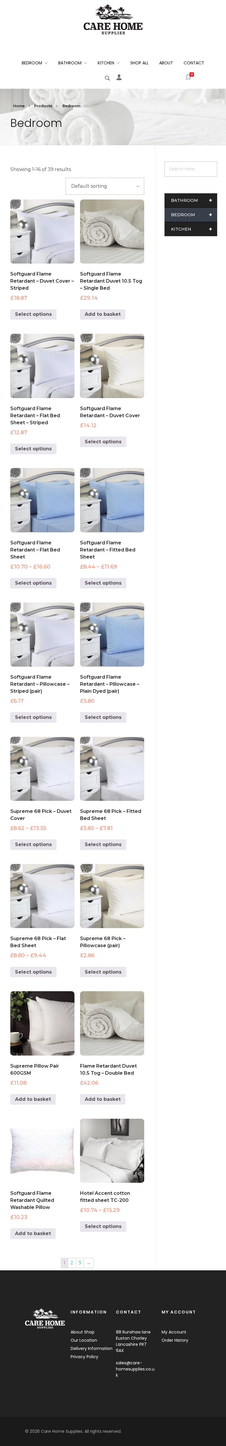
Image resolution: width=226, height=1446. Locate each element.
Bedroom (191, 214)
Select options (33, 314)
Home (19, 106)
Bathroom (191, 200)
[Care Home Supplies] (113, 19)
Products (43, 106)
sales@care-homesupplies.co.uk (135, 1369)
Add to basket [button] (103, 314)
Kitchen (191, 229)
